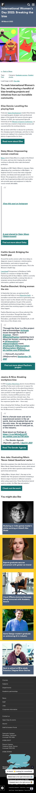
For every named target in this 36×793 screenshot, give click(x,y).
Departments (6, 687)
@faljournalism (9, 348)
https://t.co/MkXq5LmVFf (15, 434)
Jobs (4, 706)
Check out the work (11, 488)
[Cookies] (2, 788)
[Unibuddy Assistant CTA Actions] (19, 775)
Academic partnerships (10, 691)
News (4, 698)
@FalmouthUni (11, 341)
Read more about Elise (12, 141)
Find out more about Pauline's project (18, 366)
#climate (24, 330)
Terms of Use (27, 790)
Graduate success (21, 75)
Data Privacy (11, 790)
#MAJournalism (22, 345)
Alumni (4, 724)
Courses (5, 680)
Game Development (14, 113)
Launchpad (4, 271)
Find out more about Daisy (14, 242)
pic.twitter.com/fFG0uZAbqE (16, 350)
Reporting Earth (25, 295)
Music (3, 158)
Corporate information (9, 709)
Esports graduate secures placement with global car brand (18, 553)
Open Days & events (9, 720)
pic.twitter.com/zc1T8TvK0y (16, 436)
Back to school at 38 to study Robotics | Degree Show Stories (18, 658)
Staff (3, 702)
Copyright (28, 787)
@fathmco (20, 348)
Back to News (7, 71)
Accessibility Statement (14, 787)
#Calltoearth (8, 345)
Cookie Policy (23, 787)
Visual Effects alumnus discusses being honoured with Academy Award (18, 589)
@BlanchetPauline (11, 337)
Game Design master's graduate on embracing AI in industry (18, 624)
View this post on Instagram (15, 203)
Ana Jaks (17, 81)
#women (7, 334)
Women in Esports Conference (22, 122)
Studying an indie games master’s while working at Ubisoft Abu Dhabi (18, 517)
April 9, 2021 (26, 442)
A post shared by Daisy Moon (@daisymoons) (16, 235)
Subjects (5, 684)
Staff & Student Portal (9, 727)
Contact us (6, 716)
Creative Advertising (12, 384)
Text (2, 77)
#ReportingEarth (10, 343)
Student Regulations (19, 790)
